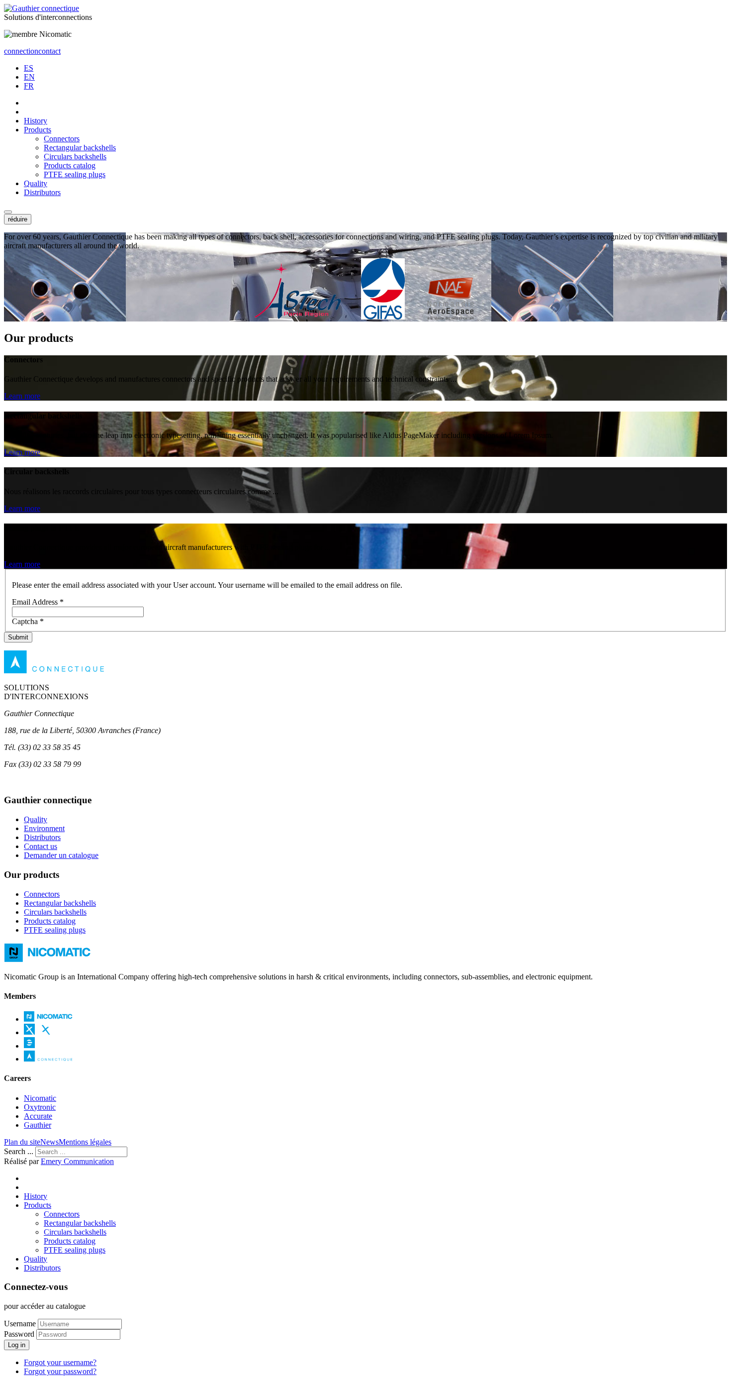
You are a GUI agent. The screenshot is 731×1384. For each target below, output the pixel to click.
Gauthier (37, 1125)
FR (29, 86)
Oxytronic (40, 1107)
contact (49, 51)
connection (21, 51)
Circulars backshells (75, 156)
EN (29, 77)
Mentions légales (85, 1142)
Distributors (42, 192)
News (49, 1142)
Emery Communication (77, 1161)
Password (19, 1334)
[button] (8, 212)
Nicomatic (40, 1098)
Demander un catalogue (61, 855)
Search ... (18, 1151)
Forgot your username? (60, 1362)
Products (37, 129)
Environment (44, 828)
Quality (35, 183)
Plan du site (22, 1142)
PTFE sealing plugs (74, 174)
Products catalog (69, 165)
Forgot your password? (60, 1371)
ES (28, 68)
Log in (16, 1345)
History (35, 120)
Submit (18, 637)
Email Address (38, 602)
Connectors (62, 138)
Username (20, 1323)
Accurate (38, 1116)
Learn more (22, 396)
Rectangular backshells (80, 147)
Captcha (28, 621)
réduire (17, 219)
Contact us (40, 846)
